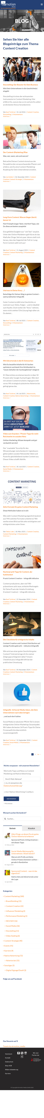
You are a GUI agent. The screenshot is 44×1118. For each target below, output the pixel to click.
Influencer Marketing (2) (15, 911)
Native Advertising (21, 396)
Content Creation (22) (14, 906)
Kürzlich (31, 828)
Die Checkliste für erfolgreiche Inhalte (21, 642)
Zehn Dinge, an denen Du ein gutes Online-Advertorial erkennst (25, 838)
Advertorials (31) (12, 960)
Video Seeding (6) (13, 936)
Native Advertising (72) (13, 955)
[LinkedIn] (25, 1053)
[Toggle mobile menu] (42, 4)
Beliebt (13, 828)
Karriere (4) (8, 951)
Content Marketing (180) (14, 896)
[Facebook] (18, 1053)
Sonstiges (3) (9, 965)
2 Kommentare (35, 396)
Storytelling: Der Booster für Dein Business (20, 88)
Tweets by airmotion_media (14, 1046)
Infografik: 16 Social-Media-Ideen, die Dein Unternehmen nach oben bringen (20, 713)
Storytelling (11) (12, 931)
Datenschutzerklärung (13, 786)
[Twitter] (22, 1053)
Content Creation (33, 112)
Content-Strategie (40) (13, 941)
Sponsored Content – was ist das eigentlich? (24, 875)
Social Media (7, 469)
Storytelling (7, 114)
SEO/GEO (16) (11, 921)
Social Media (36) (13, 926)
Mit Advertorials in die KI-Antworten (21, 365)
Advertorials (31, 393)
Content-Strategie (16, 179)
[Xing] (22, 1056)
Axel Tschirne (10, 112)
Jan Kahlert (10, 177)
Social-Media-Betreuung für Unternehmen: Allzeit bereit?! (24, 856)
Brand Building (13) (13, 901)
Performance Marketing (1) (16, 916)
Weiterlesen (6, 116)
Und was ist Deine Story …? (21, 293)
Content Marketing (16, 252)
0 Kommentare (18, 114)
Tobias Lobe (10, 531)
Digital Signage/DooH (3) (16, 970)
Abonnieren (11, 799)
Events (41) (8, 946)
